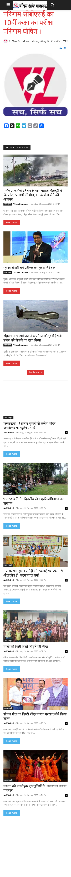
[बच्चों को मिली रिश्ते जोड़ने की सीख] (35, 626)
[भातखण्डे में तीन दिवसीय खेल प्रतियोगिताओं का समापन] (35, 479)
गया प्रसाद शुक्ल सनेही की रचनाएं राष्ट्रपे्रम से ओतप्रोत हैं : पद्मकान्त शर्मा (33, 573)
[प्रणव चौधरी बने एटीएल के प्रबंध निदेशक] (35, 247)
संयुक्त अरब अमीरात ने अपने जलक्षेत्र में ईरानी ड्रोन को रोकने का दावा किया (32, 338)
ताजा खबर (7, 204)
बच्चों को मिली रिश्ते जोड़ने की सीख (25, 647)
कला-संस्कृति (8, 418)
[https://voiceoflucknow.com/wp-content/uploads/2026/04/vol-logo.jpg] (30, 5)
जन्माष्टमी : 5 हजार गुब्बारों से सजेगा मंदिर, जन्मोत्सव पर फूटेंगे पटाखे (29, 426)
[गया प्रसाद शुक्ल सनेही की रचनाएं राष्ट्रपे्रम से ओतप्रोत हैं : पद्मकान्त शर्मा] (35, 551)
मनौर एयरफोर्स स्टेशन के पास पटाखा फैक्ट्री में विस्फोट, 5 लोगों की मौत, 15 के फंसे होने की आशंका (32, 195)
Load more (34, 372)
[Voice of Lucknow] (6, 41)
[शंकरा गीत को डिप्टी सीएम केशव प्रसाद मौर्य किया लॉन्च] (35, 694)
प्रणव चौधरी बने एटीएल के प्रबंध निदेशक (29, 268)
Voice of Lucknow (20, 41)
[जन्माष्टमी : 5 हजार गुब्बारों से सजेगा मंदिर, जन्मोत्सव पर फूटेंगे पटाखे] (35, 403)
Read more (11, 222)
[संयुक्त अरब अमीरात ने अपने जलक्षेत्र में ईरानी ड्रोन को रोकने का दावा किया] (35, 316)
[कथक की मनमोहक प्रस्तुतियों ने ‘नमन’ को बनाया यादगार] (35, 766)
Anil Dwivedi (8, 432)
